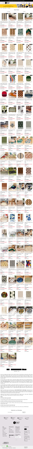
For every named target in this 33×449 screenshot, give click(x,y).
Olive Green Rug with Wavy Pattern (4, 146)
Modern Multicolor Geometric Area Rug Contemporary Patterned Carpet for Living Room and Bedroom (12, 38)
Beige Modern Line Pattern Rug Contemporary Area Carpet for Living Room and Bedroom (4, 38)
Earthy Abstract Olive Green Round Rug (4, 176)
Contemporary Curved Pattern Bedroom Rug (28, 300)
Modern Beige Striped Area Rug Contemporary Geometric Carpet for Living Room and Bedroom (20, 53)
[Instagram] (13, 435)
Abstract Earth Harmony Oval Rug (3, 331)
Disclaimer (14, 447)
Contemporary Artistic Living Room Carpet (3, 285)
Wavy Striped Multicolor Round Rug (28, 331)
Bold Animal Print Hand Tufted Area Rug (20, 176)
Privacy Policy (10, 447)
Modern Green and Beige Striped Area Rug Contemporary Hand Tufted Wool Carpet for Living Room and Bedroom (20, 38)
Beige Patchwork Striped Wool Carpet (28, 254)
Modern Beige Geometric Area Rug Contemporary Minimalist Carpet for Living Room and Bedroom (4, 84)
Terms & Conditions (5, 447)
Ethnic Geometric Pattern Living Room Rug (20, 254)
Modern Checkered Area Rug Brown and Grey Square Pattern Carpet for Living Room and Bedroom (29, 53)
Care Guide (10, 429)
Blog (3, 430)
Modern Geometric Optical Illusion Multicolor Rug (12, 223)
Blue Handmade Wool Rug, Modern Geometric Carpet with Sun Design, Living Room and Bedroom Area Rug (28, 99)
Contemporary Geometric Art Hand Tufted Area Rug (20, 238)
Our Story (3, 429)
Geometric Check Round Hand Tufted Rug (20, 161)
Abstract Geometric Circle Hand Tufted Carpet (28, 207)
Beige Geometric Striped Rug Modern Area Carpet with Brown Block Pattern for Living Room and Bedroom (28, 22)
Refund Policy (17, 430)
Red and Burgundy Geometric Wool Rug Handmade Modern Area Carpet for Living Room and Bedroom (4, 99)
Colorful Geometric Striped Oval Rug (20, 192)
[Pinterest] (11, 435)
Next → (25, 369)
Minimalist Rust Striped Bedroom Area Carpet (11, 207)
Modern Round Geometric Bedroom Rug (12, 254)
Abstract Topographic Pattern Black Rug (11, 176)
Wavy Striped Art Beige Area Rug (12, 161)
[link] (22, 2)
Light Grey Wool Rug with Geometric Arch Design (28, 130)
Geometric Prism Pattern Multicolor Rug (20, 316)
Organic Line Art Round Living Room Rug (20, 207)
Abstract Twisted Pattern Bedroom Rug (20, 331)
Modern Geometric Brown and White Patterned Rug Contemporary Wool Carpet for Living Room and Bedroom (12, 68)
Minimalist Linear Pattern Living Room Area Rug (20, 223)
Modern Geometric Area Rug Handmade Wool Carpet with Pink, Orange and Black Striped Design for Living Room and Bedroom (12, 99)
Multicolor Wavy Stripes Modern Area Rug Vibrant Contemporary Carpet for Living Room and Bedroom (12, 84)
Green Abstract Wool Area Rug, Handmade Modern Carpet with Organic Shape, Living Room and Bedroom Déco (12, 115)
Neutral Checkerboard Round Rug (11, 285)
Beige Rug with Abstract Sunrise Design (11, 130)
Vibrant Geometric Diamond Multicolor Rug (28, 269)
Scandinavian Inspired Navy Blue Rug (20, 285)
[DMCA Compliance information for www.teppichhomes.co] (5, 442)
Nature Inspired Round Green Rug (3, 346)
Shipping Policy (17, 429)
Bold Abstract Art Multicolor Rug (12, 192)
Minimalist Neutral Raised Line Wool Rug (20, 300)
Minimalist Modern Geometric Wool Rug (11, 146)
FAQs (9, 428)
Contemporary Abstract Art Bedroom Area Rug (4, 238)
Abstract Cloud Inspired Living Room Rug (28, 346)
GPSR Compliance (11, 432)
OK (16, 439)
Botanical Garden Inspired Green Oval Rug (12, 346)
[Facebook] (9, 435)
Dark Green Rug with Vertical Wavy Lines (19, 130)
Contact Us (3, 432)
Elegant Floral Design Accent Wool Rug (29, 223)
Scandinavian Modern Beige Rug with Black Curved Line (20, 269)
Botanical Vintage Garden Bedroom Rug (28, 316)
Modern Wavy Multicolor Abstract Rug (3, 254)
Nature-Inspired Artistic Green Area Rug (20, 146)
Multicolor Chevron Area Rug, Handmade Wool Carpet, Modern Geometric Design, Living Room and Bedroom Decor (4, 130)
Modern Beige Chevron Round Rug (3, 223)
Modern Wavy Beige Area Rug (3, 316)
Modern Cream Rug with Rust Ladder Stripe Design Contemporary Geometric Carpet (12, 22)
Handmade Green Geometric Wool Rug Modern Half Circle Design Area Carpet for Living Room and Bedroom (29, 84)
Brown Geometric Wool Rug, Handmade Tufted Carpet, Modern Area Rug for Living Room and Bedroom (20, 99)
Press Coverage (4, 433)
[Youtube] (12, 435)
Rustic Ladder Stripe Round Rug (28, 161)
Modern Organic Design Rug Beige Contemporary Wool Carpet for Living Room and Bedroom (4, 68)
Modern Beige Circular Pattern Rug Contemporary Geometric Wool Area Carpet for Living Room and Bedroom (29, 68)
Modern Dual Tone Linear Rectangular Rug (3, 192)
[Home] (7, 3)
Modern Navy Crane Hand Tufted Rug (28, 192)
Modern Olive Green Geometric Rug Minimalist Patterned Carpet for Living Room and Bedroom (20, 22)
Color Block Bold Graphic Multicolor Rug (11, 238)
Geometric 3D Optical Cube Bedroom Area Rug (28, 176)
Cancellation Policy (18, 432)
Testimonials (4, 434)
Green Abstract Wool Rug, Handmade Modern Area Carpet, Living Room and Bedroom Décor (4, 115)
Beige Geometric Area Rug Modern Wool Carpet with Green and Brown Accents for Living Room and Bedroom (28, 38)
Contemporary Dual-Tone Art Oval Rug (20, 346)
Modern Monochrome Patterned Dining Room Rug (12, 269)
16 (22, 369)
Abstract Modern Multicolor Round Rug (4, 300)
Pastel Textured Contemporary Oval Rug (28, 146)
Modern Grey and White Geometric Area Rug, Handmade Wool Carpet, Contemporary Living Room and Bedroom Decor (20, 115)
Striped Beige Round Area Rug (3, 269)
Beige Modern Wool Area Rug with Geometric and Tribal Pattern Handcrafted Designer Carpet (4, 53)
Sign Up (24, 412)
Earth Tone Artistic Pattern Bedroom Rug (28, 238)
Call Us (25, 429)
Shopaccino (25, 447)
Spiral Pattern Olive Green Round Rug (28, 285)
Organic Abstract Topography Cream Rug (3, 207)
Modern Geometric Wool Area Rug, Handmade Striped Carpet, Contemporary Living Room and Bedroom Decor (28, 115)
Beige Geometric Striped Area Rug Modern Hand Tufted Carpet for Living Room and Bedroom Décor (12, 53)
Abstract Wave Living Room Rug (12, 300)
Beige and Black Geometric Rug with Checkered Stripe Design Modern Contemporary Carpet (4, 22)
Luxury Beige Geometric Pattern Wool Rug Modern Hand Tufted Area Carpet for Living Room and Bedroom (20, 68)
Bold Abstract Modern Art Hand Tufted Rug (3, 161)
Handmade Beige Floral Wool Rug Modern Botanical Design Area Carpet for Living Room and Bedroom (20, 84)
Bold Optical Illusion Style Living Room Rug (12, 331)
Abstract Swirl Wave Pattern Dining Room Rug (12, 362)
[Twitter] (9, 437)
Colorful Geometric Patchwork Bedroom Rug (3, 362)
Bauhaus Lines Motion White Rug (11, 316)
